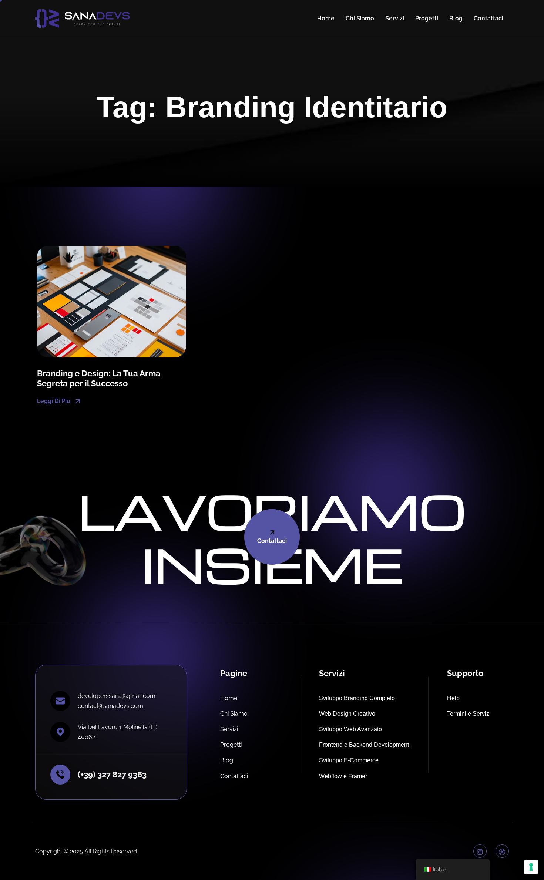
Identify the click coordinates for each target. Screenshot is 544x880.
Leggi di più (54, 400)
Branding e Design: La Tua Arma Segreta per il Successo (99, 378)
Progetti (426, 18)
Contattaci (488, 18)
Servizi (394, 18)
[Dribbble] (502, 851)
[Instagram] (480, 851)
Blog (456, 18)
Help (453, 698)
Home (326, 18)
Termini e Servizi (469, 714)
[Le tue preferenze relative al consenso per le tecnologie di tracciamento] (531, 867)
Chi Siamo (360, 18)
